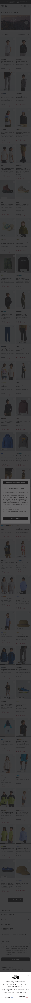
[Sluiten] (28, 975)
